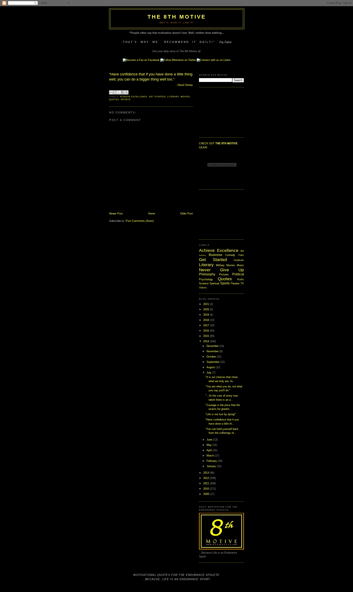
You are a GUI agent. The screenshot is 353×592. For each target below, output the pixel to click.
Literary (173, 96)
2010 (206, 488)
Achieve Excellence (133, 96)
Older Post (186, 213)
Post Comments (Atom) (140, 220)
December (213, 346)
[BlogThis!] (115, 92)
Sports (126, 99)
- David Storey (184, 84)
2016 (206, 330)
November (213, 351)
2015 (206, 335)
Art (242, 250)
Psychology (206, 279)
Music (240, 265)
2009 (206, 494)
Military (220, 265)
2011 (206, 483)
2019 (206, 314)
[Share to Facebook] (123, 92)
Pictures (224, 274)
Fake (241, 255)
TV (242, 283)
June (210, 439)
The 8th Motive (176, 17)
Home (151, 213)
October (212, 356)
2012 (206, 478)
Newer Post (116, 213)
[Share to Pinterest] (126, 92)
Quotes (114, 99)
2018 (206, 320)
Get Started (157, 96)
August (211, 367)
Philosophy (207, 274)
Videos (203, 287)
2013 (206, 472)
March (211, 455)
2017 (206, 325)
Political (238, 274)
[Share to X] (119, 92)
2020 (206, 309)
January (212, 466)
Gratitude (239, 260)
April (210, 450)
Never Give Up (221, 269)
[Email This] (111, 92)
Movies (185, 96)
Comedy (230, 255)
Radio (240, 279)
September (213, 361)
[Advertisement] (219, 111)
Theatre (234, 283)
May (209, 444)
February (212, 460)
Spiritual (214, 283)
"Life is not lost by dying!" (221, 414)
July (209, 372)
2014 (206, 341)
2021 (206, 304)
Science (204, 283)
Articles (202, 255)
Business (215, 255)
